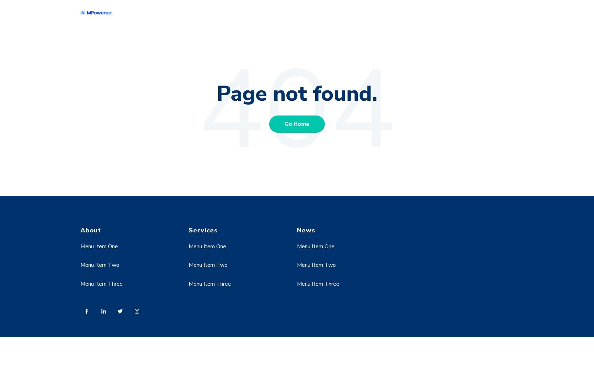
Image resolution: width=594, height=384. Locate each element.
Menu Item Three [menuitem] (101, 284)
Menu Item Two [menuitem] (99, 265)
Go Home (297, 124)
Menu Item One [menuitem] (99, 246)
